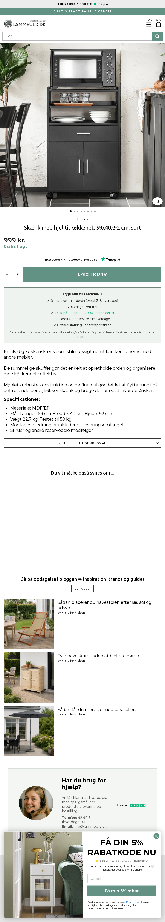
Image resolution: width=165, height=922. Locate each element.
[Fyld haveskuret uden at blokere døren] (29, 677)
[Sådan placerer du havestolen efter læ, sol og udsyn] (29, 624)
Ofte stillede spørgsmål (82, 443)
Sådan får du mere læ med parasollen (96, 709)
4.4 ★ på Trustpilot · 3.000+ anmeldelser (84, 313)
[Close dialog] (156, 836)
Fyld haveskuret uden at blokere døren (98, 655)
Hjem (81, 219)
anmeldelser (89, 259)
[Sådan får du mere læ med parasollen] (29, 731)
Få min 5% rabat (122, 890)
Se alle (82, 588)
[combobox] (82, 36)
